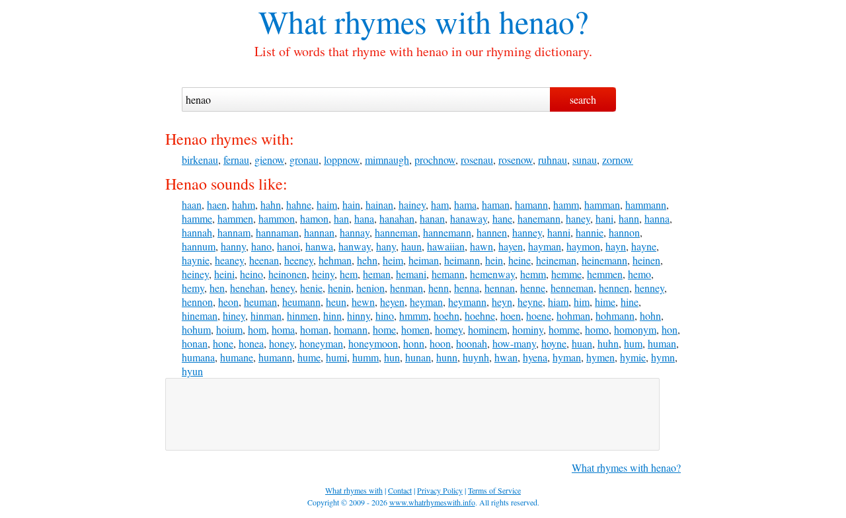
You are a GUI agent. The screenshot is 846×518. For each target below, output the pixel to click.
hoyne (553, 343)
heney (282, 288)
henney (649, 288)
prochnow (434, 159)
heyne (530, 302)
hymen (600, 357)
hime (605, 302)
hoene (538, 315)
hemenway (492, 274)
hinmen (302, 315)
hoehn (446, 315)
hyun (192, 371)
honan (195, 343)
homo (597, 329)
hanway (354, 246)
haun (411, 246)
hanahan (396, 218)
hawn (481, 246)
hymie (633, 357)
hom (257, 329)
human (662, 343)
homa (283, 329)
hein (494, 260)
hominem (487, 329)
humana (198, 357)
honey (281, 343)
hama (465, 204)
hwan (506, 357)
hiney (234, 315)
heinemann (604, 260)
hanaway (468, 218)
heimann (462, 260)
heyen (392, 302)
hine (629, 302)
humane (236, 357)
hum (633, 343)
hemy (193, 288)
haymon (583, 246)
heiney (195, 274)
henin (339, 288)
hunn (446, 357)
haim (327, 204)
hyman (567, 357)
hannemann (447, 232)
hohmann (615, 315)
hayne (643, 246)
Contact (400, 490)
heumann (301, 302)
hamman (602, 204)
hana (364, 218)
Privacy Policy (440, 490)
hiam (558, 302)
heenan (264, 260)
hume (309, 357)
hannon (624, 232)
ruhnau (552, 159)
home (384, 329)
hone (223, 343)
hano (261, 246)
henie (311, 288)
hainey (412, 204)
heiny (323, 274)
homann (350, 329)
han (341, 218)
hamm (566, 204)
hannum (198, 246)
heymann (467, 302)
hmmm (413, 315)
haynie (196, 260)
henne (532, 288)
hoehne (480, 315)
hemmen (605, 274)
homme (564, 329)
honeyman (321, 343)
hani (604, 218)
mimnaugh (387, 159)
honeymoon (373, 343)
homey (449, 329)
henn (438, 288)
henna (466, 288)
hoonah (471, 343)
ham (440, 204)
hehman (335, 260)
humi (336, 357)
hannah (197, 232)
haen (217, 204)
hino (384, 315)
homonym (635, 329)
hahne (298, 204)
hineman (199, 315)
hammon (276, 218)
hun (392, 357)
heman (377, 274)
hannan (319, 232)
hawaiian (446, 246)
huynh (476, 357)
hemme (566, 274)
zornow (617, 159)
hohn (650, 315)
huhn (608, 343)
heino (251, 274)
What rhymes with (374, 21)
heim (393, 260)
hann (629, 218)
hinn (332, 315)
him (582, 302)
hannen (492, 232)
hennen (614, 288)
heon (228, 302)
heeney (298, 260)
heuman (260, 302)
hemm (533, 274)
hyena (535, 357)
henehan (247, 288)
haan (192, 204)
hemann (448, 274)
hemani (411, 274)
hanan (432, 218)
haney (578, 218)
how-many (514, 343)
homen (415, 329)
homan (314, 329)
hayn (615, 246)
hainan (379, 204)
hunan (418, 357)
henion (370, 288)
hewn (363, 302)
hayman (544, 246)
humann (275, 357)
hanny (233, 246)
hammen (235, 218)
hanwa (319, 246)
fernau (236, 159)
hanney (527, 232)
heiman (423, 260)
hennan (499, 288)
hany (386, 246)
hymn (663, 357)
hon (669, 329)
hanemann (539, 218)
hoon (440, 343)
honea (251, 343)
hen (217, 288)
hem (349, 274)
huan (582, 343)
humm (365, 357)
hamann (531, 204)
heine (519, 260)
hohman (573, 315)
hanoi (288, 246)
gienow (269, 159)
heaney (229, 260)
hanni (558, 232)
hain (351, 204)
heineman (556, 260)
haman (496, 204)
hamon (314, 218)
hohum (196, 329)
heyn (502, 302)
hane (502, 218)
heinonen (287, 274)
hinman (266, 315)
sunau (584, 159)
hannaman (277, 232)
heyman (426, 302)
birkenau (200, 159)
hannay (354, 232)
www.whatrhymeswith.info (432, 502)
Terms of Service (494, 490)
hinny (358, 315)
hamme (197, 218)
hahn (270, 204)
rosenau (477, 159)
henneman (572, 288)
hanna (657, 218)
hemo (639, 274)
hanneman (396, 232)
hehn (367, 260)
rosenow (515, 159)
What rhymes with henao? (626, 467)
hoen (510, 315)
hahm (243, 204)
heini (224, 274)
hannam (233, 232)
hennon (197, 302)
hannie (589, 232)
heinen (646, 260)
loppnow (342, 159)
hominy (527, 329)
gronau (304, 159)
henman (406, 288)
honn (413, 343)
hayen (510, 246)
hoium (229, 329)
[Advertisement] (412, 414)
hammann (645, 204)
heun (336, 302)
